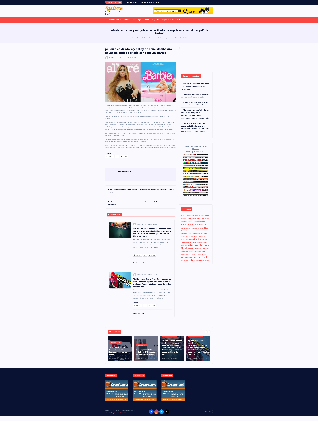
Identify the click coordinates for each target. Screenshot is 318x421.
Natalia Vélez (184, 254)
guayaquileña (184, 239)
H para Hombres (198, 239)
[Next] (209, 334)
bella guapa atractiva (195, 221)
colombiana (204, 231)
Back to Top (208, 414)
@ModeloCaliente (193, 218)
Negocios (156, 22)
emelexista (184, 236)
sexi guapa (185, 259)
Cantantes (196, 230)
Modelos (175, 22)
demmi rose (192, 233)
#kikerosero (185, 218)
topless (202, 262)
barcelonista (183, 221)
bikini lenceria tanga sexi (194, 227)
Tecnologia (137, 22)
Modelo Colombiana (201, 248)
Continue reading (139, 265)
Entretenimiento (125, 60)
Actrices (109, 22)
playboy (188, 256)
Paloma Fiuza (195, 254)
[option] (120, 351)
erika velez (192, 236)
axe (203, 218)
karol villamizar (190, 242)
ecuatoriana (199, 233)
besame (202, 223)
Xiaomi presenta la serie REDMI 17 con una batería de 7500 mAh (119, 354)
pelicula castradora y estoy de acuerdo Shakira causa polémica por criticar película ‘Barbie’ (161, 40)
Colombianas (185, 233)
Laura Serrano (199, 244)
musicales (206, 251)
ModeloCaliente (113, 60)
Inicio (132, 40)
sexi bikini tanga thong (200, 256)
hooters (191, 239)
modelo (190, 247)
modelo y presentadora (195, 251)
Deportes (165, 22)
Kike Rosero (199, 242)
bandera (207, 218)
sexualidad (197, 263)
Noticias (127, 22)
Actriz (200, 218)
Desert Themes (120, 415)
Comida (146, 22)
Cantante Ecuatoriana (187, 230)
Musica (118, 22)
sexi (193, 256)
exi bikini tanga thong (201, 236)
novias (190, 254)
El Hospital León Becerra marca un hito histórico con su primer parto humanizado (195, 89)
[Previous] (206, 334)
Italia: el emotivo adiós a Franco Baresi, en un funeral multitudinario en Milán (198, 353)
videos (207, 263)
